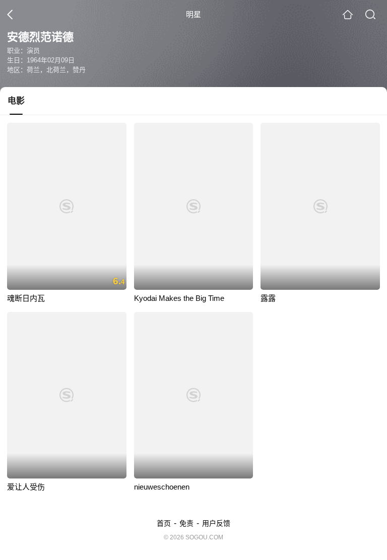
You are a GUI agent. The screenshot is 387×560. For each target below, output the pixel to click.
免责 (186, 523)
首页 (164, 523)
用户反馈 (216, 523)
